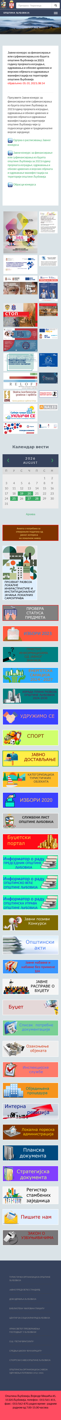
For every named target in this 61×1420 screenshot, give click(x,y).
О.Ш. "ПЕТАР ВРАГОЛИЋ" (21, 1341)
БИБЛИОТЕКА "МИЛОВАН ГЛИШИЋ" (27, 1308)
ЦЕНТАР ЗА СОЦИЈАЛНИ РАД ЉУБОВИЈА (29, 1318)
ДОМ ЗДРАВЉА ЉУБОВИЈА (22, 1299)
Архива (30, 514)
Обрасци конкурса (24, 184)
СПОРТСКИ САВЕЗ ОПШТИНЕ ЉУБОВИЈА (29, 1360)
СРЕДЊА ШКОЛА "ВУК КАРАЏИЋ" (25, 1351)
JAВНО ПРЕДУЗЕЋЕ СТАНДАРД (24, 1289)
